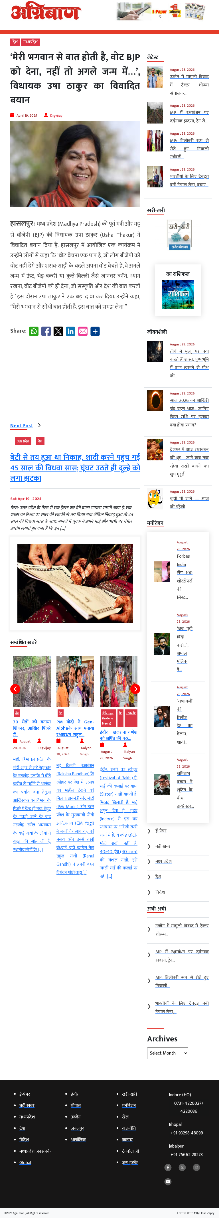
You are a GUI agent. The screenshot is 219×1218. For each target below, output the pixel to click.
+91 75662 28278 (187, 1155)
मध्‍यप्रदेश (30, 42)
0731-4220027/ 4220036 (188, 1108)
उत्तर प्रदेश (23, 441)
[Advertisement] (75, 381)
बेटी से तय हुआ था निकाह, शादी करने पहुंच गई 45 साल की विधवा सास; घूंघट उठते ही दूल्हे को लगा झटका (75, 468)
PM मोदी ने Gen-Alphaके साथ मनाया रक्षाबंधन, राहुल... (32, 728)
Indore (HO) (186, 1103)
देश (15, 42)
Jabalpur (186, 1150)
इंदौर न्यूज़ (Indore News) (64, 718)
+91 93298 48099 (187, 1133)
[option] (32, 766)
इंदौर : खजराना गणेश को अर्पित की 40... (75, 735)
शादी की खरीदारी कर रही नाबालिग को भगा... (118, 728)
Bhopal (186, 1129)
